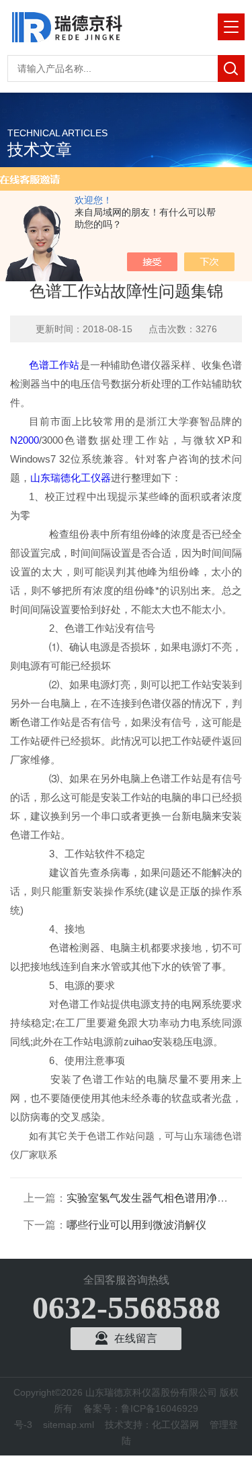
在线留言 (135, 1338)
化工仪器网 (175, 1424)
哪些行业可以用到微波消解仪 (136, 1225)
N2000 (24, 440)
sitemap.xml (68, 1424)
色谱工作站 (54, 365)
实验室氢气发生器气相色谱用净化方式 (158, 1198)
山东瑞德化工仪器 (70, 477)
